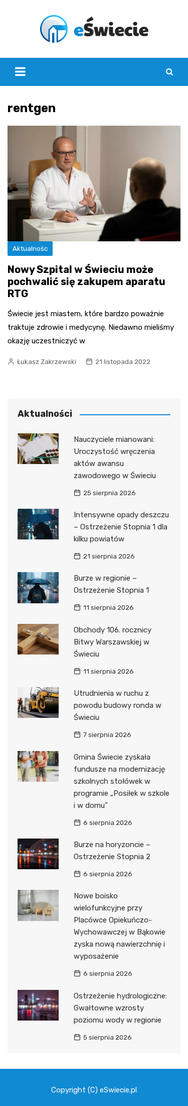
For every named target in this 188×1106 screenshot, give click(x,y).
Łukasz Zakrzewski (46, 361)
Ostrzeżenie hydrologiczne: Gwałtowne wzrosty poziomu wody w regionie (120, 1008)
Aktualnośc (30, 248)
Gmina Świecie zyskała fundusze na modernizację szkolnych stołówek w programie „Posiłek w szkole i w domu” (121, 781)
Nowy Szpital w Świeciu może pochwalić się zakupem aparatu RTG (86, 281)
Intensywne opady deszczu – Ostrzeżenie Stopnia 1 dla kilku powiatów (121, 526)
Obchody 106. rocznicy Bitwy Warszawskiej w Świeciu (112, 642)
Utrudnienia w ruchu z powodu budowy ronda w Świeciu (117, 705)
